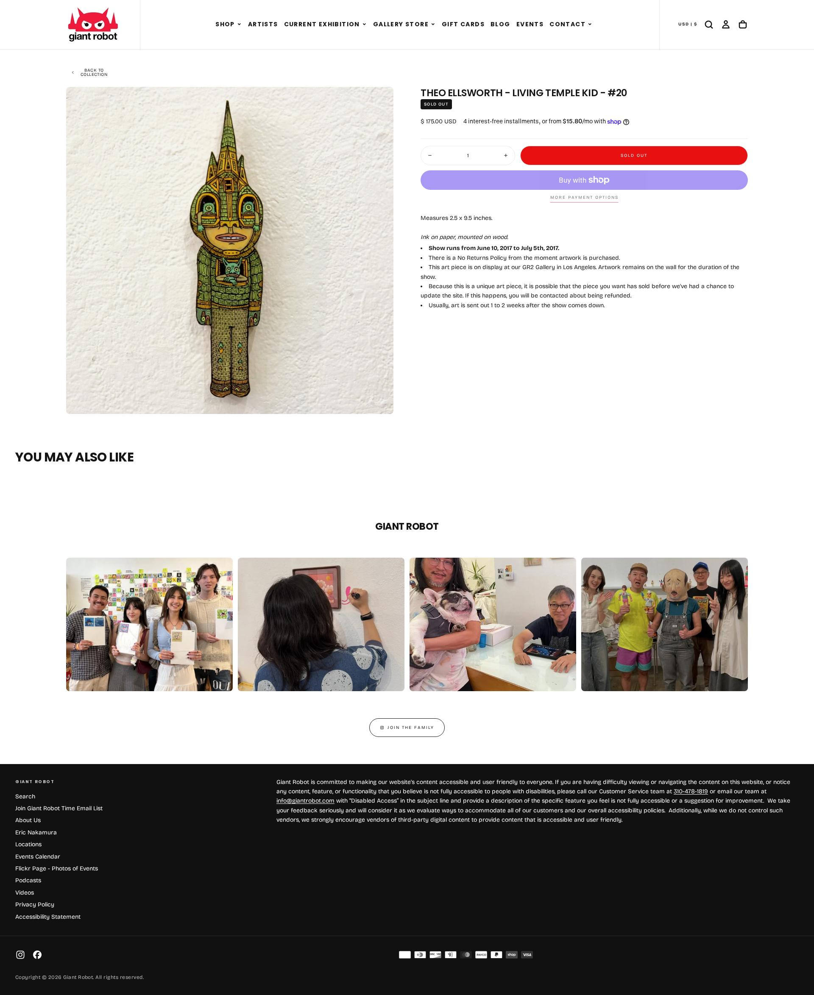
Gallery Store (401, 24)
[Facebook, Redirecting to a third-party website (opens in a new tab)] (37, 955)
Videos (24, 892)
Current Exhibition (322, 24)
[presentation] (380, 400)
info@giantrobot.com (305, 800)
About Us (28, 820)
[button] (239, 24)
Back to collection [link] (94, 72)
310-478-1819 (691, 791)
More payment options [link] (584, 197)
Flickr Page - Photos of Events (56, 868)
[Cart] (743, 24)
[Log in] (726, 24)
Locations (28, 844)
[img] (405, 955)
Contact (567, 24)
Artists (263, 24)
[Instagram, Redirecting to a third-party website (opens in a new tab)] (20, 955)
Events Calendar (37, 856)
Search (25, 796)
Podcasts (28, 880)
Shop (225, 24)
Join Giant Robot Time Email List (59, 808)
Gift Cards (463, 24)
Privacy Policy (34, 904)
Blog (500, 24)
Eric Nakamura (36, 832)
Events (530, 24)
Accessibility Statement (48, 916)
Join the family (410, 727)
